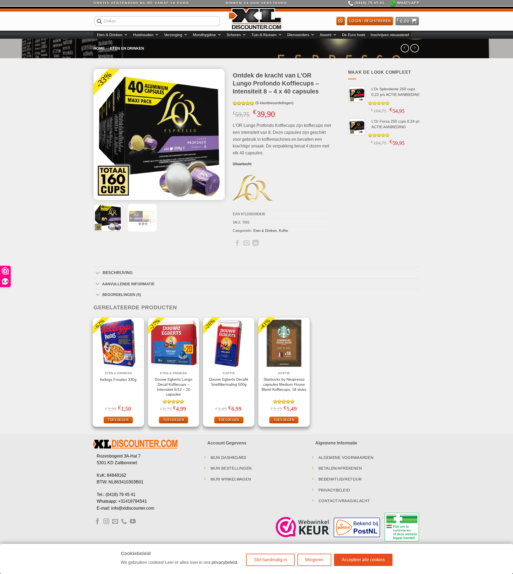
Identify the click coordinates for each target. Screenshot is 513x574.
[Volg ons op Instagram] (106, 521)
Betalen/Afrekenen (340, 468)
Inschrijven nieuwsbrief (390, 35)
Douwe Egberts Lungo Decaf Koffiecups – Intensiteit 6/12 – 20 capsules (173, 386)
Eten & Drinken (109, 35)
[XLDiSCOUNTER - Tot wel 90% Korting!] (256, 18)
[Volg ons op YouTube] (133, 521)
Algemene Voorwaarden (345, 457)
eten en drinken (127, 48)
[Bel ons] (124, 521)
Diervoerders (298, 35)
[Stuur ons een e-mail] (115, 521)
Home (99, 48)
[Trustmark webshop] (302, 527)
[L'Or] (253, 190)
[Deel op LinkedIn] (255, 243)
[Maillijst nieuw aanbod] (340, 21)
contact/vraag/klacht (344, 501)
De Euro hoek (353, 35)
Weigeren (314, 559)
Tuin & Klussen (264, 35)
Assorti (325, 35)
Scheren (234, 35)
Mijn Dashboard (228, 457)
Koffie (283, 231)
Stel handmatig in (270, 559)
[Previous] (103, 134)
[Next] (215, 134)
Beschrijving (118, 272)
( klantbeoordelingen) (274, 103)
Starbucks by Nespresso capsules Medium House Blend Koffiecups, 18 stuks (284, 384)
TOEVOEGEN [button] (118, 419)
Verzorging (173, 35)
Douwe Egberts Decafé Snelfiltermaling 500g (228, 381)
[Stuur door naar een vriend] (246, 243)
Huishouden (143, 35)
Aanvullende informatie (128, 284)
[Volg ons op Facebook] (97, 521)
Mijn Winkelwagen (231, 479)
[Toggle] (97, 273)
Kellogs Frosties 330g (118, 379)
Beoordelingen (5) (121, 294)
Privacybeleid (334, 490)
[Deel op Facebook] (237, 243)
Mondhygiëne (204, 35)
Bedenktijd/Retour (340, 479)
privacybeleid (224, 562)
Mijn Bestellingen (231, 468)
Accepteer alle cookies (363, 559)
